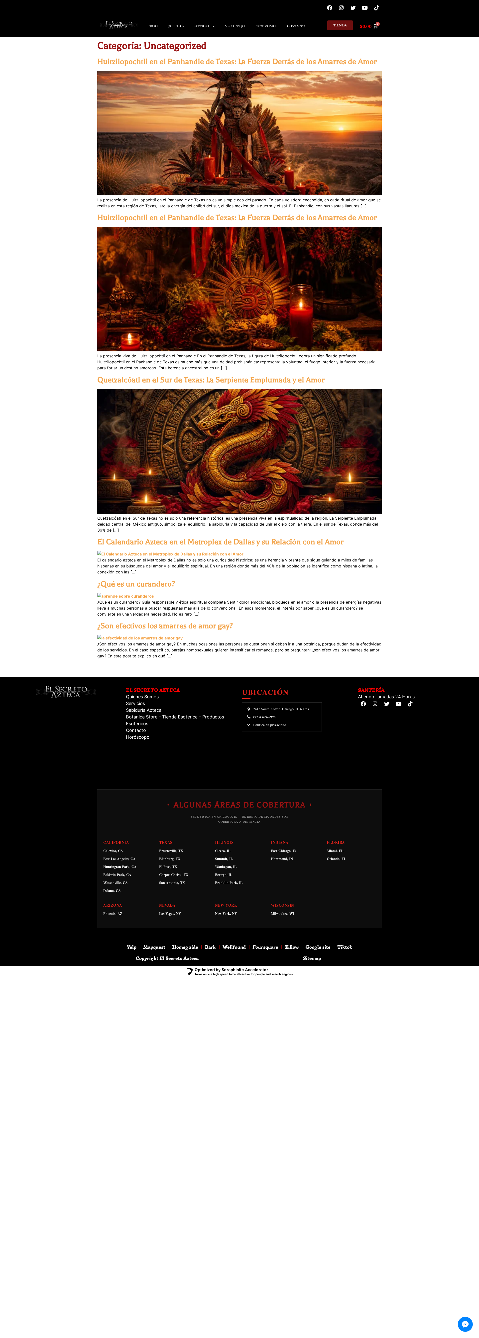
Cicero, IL (222, 850)
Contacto (296, 26)
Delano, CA (112, 890)
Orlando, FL (336, 858)
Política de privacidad (269, 724)
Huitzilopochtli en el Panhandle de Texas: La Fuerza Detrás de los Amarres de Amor (237, 61)
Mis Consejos (235, 26)
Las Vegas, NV (170, 913)
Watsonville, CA (115, 882)
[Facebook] (329, 7)
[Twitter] (353, 7)
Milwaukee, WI (282, 913)
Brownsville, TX (171, 850)
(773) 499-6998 (264, 716)
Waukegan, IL (226, 866)
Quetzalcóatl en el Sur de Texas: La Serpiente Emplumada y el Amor (211, 379)
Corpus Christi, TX (173, 874)
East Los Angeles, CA (119, 858)
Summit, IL (224, 858)
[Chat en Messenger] (465, 1324)
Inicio (152, 26)
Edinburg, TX (169, 858)
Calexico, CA (113, 850)
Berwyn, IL (223, 874)
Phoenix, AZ (112, 913)
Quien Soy (176, 26)
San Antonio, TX (172, 882)
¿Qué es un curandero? (136, 583)
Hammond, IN (282, 858)
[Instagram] (341, 7)
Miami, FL (335, 850)
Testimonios (266, 26)
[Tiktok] (376, 7)
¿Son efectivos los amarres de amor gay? (165, 625)
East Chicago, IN (283, 850)
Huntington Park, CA (119, 866)
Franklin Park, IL (228, 882)
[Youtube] (364, 7)
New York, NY (226, 913)
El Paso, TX (168, 866)
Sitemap (312, 958)
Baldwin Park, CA (117, 874)
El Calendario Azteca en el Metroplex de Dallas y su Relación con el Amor (220, 541)
